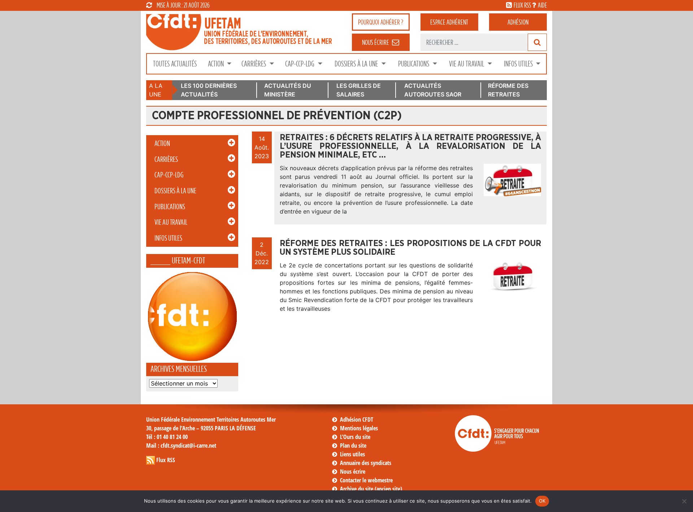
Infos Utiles (519, 64)
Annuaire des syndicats (365, 463)
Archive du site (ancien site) (371, 489)
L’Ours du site (355, 437)
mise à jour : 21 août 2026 (183, 5)
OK (542, 501)
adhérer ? (380, 22)
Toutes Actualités (175, 64)
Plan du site (353, 445)
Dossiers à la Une (357, 64)
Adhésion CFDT (356, 419)
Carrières (254, 64)
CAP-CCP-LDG (300, 64)
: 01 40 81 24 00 (167, 437)
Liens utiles (352, 454)
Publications (414, 64)
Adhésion (517, 22)
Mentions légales (359, 428)
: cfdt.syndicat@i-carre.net (181, 445)
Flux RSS (165, 460)
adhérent (449, 22)
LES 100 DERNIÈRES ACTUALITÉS (209, 90)
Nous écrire (352, 472)
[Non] (684, 501)
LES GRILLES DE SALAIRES (358, 90)
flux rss (522, 5)
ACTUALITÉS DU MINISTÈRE (287, 90)
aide (542, 5)
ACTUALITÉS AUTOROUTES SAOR (432, 90)
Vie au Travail (467, 64)
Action (216, 64)
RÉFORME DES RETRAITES (508, 90)
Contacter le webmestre (366, 480)
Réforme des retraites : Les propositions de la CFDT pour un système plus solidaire (410, 248)
